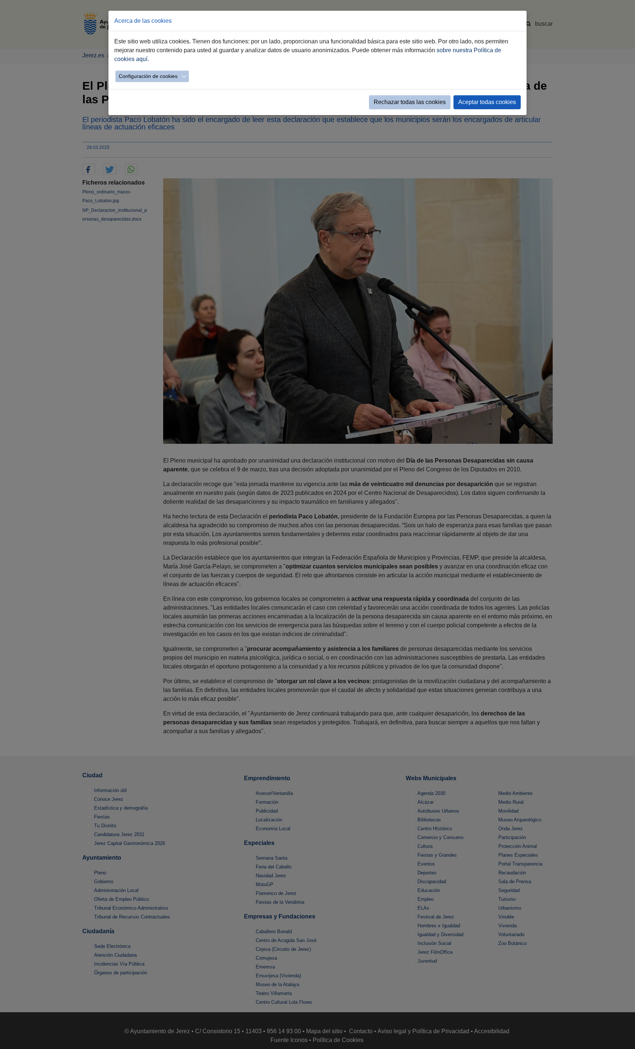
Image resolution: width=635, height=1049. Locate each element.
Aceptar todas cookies (487, 102)
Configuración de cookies (148, 76)
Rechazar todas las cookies (410, 102)
